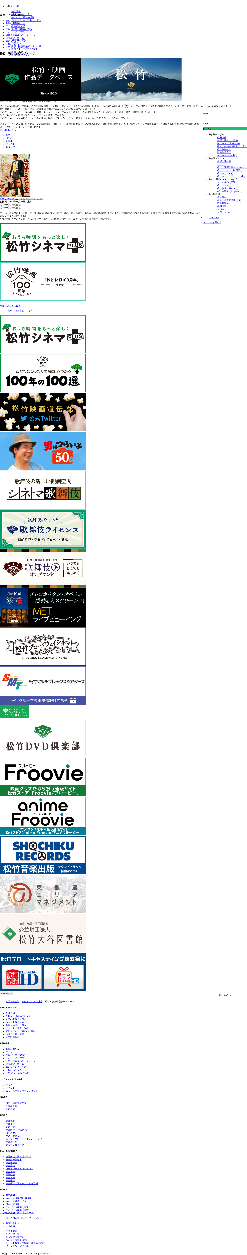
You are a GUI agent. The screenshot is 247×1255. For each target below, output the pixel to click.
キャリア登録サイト (16, 1201)
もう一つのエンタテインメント (22, 1091)
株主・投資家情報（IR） (229, 200)
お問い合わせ (224, 212)
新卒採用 (10, 1195)
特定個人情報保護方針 (17, 1240)
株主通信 (10, 1165)
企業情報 (215, 194)
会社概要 (10, 1121)
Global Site (214, 217)
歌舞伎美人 (17, 26)
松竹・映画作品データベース (232, 167)
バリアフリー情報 (15, 1034)
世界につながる (14, 44)
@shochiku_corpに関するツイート (17, 1212)
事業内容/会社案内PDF (17, 1130)
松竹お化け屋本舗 (226, 188)
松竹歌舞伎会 (224, 149)
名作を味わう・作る (16, 41)
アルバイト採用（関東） (18, 1207)
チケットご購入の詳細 (22, 17)
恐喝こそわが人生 (21, 198)
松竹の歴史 (11, 1133)
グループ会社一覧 (15, 1145)
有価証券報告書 (14, 1159)
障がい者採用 (12, 1204)
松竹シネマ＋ (224, 173)
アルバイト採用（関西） (18, 1210)
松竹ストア (223, 185)
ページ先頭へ (6, 993)
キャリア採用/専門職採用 (18, 1198)
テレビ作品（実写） (227, 182)
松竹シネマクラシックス (229, 176)
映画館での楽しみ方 (16, 38)
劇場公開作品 (224, 161)
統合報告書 (11, 1162)
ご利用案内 (11, 1231)
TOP (8, 20)
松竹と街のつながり (16, 1103)
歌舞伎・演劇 (217, 134)
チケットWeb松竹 (226, 155)
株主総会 (10, 1171)
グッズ (9, 1085)
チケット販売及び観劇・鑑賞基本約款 (25, 1243)
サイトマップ (12, 1234)
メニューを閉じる (212, 222)
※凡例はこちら (8, 130)
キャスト (10, 144)
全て (8, 135)
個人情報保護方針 (15, 1237)
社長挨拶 (10, 1124)
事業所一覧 (11, 1142)
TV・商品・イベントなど (224, 179)
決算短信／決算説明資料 (18, 1156)
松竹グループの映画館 (22, 49)
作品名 (9, 138)
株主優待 (10, 1180)
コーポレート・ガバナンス (19, 1168)
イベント (10, 1088)
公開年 (9, 141)
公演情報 (16, 11)
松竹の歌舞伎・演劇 (16, 1019)
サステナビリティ (15, 1136)
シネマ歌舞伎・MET (16, 1022)
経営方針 (10, 1127)
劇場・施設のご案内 (227, 140)
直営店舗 (10, 1109)
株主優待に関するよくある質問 (22, 1183)
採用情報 (221, 206)
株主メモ (10, 1177)
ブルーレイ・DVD (15, 32)
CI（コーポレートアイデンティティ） (25, 1139)
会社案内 (221, 197)
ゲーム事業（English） (228, 191)
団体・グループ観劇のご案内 (26, 20)
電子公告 (10, 1174)
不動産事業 (223, 203)
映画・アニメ (217, 158)
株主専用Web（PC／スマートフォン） (25, 1218)
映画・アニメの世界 (10, 305)
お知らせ (221, 209)
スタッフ (10, 147)
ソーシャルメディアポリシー (20, 1246)
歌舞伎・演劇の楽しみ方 (18, 1016)
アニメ (220, 164)
